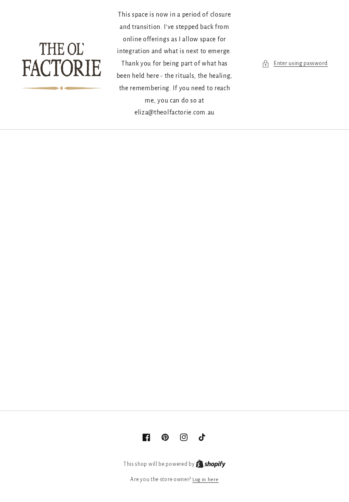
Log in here (205, 479)
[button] (295, 63)
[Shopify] (211, 464)
